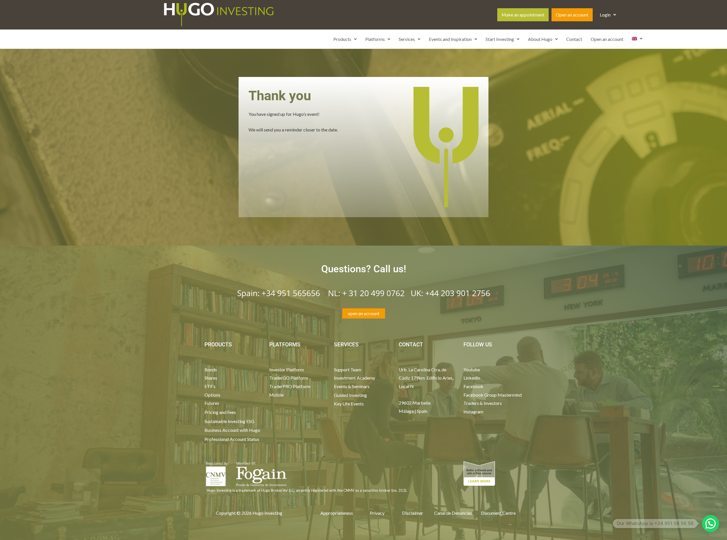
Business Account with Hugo (232, 430)
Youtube (471, 369)
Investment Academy (354, 377)
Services (407, 39)
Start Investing (500, 39)
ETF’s (210, 386)
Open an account (572, 14)
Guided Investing (350, 395)
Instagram (473, 411)
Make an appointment (523, 14)
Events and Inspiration (450, 39)
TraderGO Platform (288, 377)
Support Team (347, 369)
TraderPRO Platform (289, 386)
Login (605, 14)
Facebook (473, 386)
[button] (608, 14)
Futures (211, 403)
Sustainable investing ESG (229, 421)
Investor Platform (286, 369)
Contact (574, 39)
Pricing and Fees (220, 412)
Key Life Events (349, 403)
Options (212, 394)
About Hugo (540, 39)
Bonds (210, 369)
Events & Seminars (351, 386)
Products (342, 39)
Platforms (375, 39)
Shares (210, 377)
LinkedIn (471, 377)
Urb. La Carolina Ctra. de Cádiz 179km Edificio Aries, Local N (426, 378)
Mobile (276, 394)
